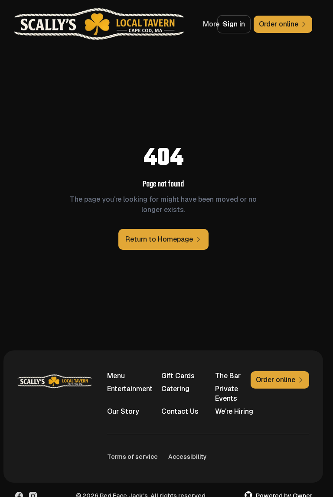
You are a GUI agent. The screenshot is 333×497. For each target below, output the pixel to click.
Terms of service (132, 457)
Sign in (234, 24)
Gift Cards (178, 375)
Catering (175, 388)
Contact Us (180, 411)
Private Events (226, 393)
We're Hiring (234, 411)
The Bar (228, 375)
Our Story (123, 411)
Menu (116, 375)
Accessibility (187, 457)
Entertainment (127, 388)
